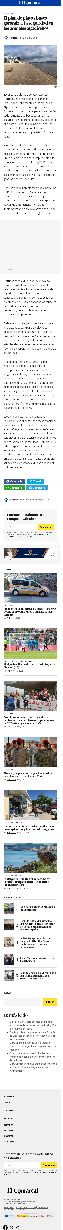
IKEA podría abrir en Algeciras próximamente (37, 908)
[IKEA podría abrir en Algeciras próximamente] (9, 908)
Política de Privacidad (36, 1172)
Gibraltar (8, 1136)
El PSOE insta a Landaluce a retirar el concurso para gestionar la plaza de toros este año (32, 1046)
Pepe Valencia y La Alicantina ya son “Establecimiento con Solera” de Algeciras (38, 976)
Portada (28, 661)
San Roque (9, 1118)
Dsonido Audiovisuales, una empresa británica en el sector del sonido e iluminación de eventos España (37, 925)
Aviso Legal (9, 1207)
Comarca (8, 1125)
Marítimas (19, 875)
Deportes (19, 661)
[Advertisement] (25, 245)
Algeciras (9, 13)
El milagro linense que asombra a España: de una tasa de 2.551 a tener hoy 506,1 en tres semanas (32, 1036)
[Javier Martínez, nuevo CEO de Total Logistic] (9, 959)
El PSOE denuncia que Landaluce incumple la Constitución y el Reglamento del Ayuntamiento (33, 1067)
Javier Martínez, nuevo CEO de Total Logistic (37, 959)
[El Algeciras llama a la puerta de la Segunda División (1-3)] (30, 643)
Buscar (7, 993)
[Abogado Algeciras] (30, 553)
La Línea (8, 1103)
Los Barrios (9, 1111)
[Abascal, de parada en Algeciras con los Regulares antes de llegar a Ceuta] (30, 752)
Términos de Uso (25, 536)
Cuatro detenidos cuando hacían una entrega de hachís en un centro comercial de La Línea (32, 1057)
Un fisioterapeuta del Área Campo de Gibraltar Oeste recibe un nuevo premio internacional (35, 942)
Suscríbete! (46, 527)
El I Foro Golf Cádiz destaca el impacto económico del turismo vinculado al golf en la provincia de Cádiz (33, 1025)
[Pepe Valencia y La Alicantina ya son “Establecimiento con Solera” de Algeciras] (9, 975)
